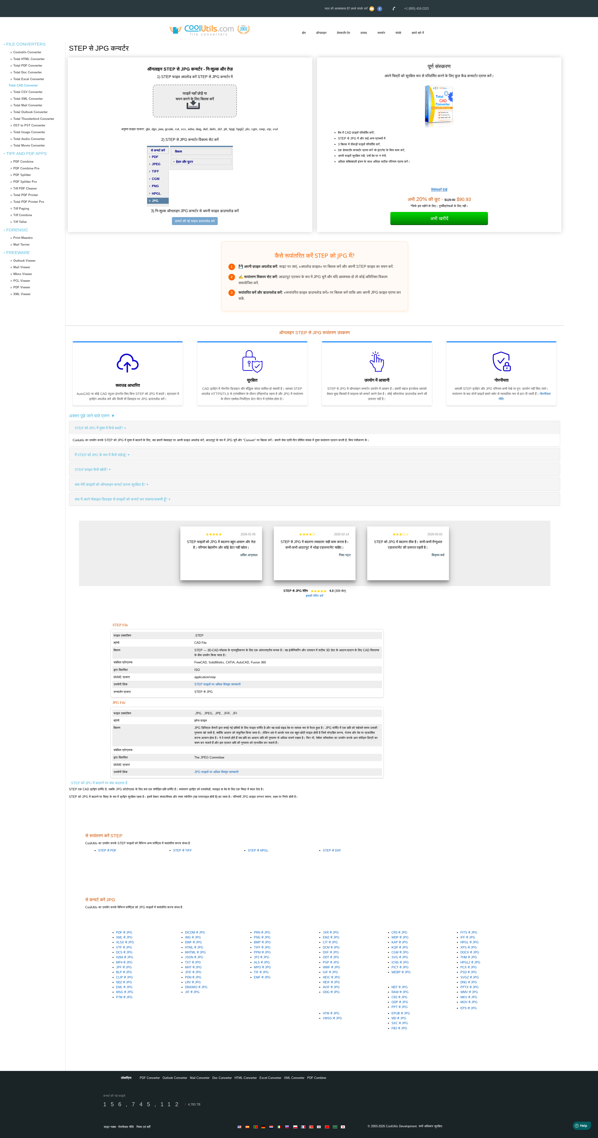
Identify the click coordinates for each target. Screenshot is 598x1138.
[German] (264, 1126)
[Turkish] (312, 1126)
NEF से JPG (400, 987)
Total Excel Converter (28, 79)
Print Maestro (23, 238)
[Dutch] (272, 1126)
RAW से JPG (400, 992)
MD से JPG (399, 1018)
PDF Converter (150, 1078)
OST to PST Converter (29, 125)
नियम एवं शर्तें (143, 1127)
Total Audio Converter (29, 139)
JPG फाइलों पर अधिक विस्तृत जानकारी (216, 772)
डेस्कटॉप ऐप (343, 33)
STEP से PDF (107, 850)
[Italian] (280, 1126)
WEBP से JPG (401, 972)
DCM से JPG (331, 947)
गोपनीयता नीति (126, 1127)
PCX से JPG (468, 967)
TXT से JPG (193, 962)
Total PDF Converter (27, 65)
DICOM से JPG (195, 932)
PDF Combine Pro (26, 168)
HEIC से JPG (331, 977)
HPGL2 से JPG (470, 962)
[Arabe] (336, 1126)
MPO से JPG (262, 967)
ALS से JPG (262, 962)
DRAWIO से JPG (196, 987)
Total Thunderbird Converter (33, 119)
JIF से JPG (192, 992)
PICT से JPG (400, 967)
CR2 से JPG (399, 997)
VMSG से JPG (332, 1018)
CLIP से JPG (124, 977)
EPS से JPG (468, 1008)
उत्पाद (363, 33)
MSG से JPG (124, 992)
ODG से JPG (331, 992)
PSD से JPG (468, 972)
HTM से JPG (331, 1013)
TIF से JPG (261, 972)
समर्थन (381, 33)
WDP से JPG (400, 937)
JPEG (156, 164)
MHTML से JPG (195, 952)
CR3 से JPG (399, 932)
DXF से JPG (331, 952)
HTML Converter (246, 1078)
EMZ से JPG (331, 937)
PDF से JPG (124, 932)
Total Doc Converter (27, 72)
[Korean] (320, 1126)
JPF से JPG (124, 967)
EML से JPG (124, 987)
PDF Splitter (22, 175)
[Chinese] (328, 1126)
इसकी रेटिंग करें (314, 596)
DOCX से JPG (469, 952)
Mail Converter (200, 1078)
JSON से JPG (194, 957)
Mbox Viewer (22, 274)
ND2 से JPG (124, 982)
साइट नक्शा (110, 1127)
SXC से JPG (400, 1023)
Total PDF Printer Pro (28, 202)
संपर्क (398, 33)
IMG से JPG (193, 937)
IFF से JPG (467, 937)
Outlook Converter (175, 1078)
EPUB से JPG (401, 1013)
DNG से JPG (468, 982)
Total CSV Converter (28, 92)
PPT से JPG (400, 1007)
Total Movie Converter (29, 145)
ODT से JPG (331, 957)
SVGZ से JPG (469, 977)
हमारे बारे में (418, 33)
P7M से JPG (124, 997)
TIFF (155, 171)
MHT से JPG (193, 967)
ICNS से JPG (400, 962)
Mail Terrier (21, 244)
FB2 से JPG (399, 1028)
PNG (155, 186)
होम (304, 33)
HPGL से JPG (469, 942)
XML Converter (294, 1078)
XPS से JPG (468, 947)
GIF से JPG (330, 972)
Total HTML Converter (29, 59)
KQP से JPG (400, 947)
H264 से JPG (124, 957)
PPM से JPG (262, 952)
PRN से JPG (262, 932)
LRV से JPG (193, 982)
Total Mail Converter (27, 105)
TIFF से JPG (262, 947)
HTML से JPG (194, 947)
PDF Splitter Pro (25, 181)
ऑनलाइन (321, 33)
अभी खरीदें (439, 218)
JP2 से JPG (261, 957)
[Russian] (288, 1126)
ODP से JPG (400, 1002)
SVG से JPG (400, 957)
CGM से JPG (400, 952)
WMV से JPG (469, 992)
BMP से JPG (262, 942)
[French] (304, 1126)
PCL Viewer (21, 281)
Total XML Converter (28, 98)
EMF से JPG (262, 977)
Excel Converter (270, 1078)
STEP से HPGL (258, 850)
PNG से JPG (262, 937)
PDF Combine (23, 161)
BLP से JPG (124, 972)
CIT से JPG (330, 942)
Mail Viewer (21, 267)
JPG (155, 201)
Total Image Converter (29, 132)
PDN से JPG (193, 977)
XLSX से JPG (125, 942)
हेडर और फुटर (184, 162)
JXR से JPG (331, 932)
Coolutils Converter (27, 52)
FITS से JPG (468, 932)
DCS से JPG (124, 952)
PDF (155, 157)
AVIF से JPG (331, 987)
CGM (156, 179)
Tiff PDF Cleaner (25, 188)
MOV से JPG (468, 1002)
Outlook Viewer (24, 260)
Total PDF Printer (25, 195)
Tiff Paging (21, 208)
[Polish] (296, 1126)
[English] (240, 1126)
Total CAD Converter (23, 85)
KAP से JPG (400, 942)
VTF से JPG (124, 947)
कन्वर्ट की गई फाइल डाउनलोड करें (195, 221)
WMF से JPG (331, 967)
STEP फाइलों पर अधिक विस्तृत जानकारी (217, 684)
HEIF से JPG (331, 982)
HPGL (156, 193)
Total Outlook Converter (30, 112)
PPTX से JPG (469, 987)
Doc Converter (222, 1078)
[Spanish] (248, 1126)
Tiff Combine (22, 215)
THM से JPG (468, 957)
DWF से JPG (193, 942)
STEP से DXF (332, 850)
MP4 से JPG (124, 962)
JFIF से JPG (193, 972)
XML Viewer (22, 294)
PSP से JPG (331, 962)
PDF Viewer (21, 287)
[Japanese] (344, 1126)
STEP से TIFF (182, 850)
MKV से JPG (468, 997)
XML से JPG (124, 937)
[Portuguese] (256, 1126)
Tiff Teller (20, 222)
